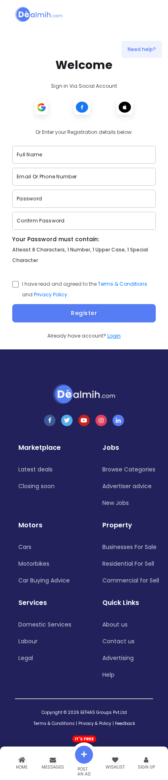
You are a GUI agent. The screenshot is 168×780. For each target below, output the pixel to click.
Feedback (125, 723)
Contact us (118, 641)
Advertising (118, 658)
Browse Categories (128, 469)
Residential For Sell (128, 564)
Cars (24, 547)
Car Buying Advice (44, 580)
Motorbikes (33, 564)
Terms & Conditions (122, 283)
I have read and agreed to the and (84, 289)
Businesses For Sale (129, 547)
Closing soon (36, 486)
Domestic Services (44, 624)
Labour (28, 641)
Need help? (142, 49)
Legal (25, 658)
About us (115, 624)
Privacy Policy (50, 294)
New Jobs (115, 503)
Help (108, 675)
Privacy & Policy (94, 723)
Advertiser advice (127, 486)
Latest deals (35, 469)
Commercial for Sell (130, 580)
